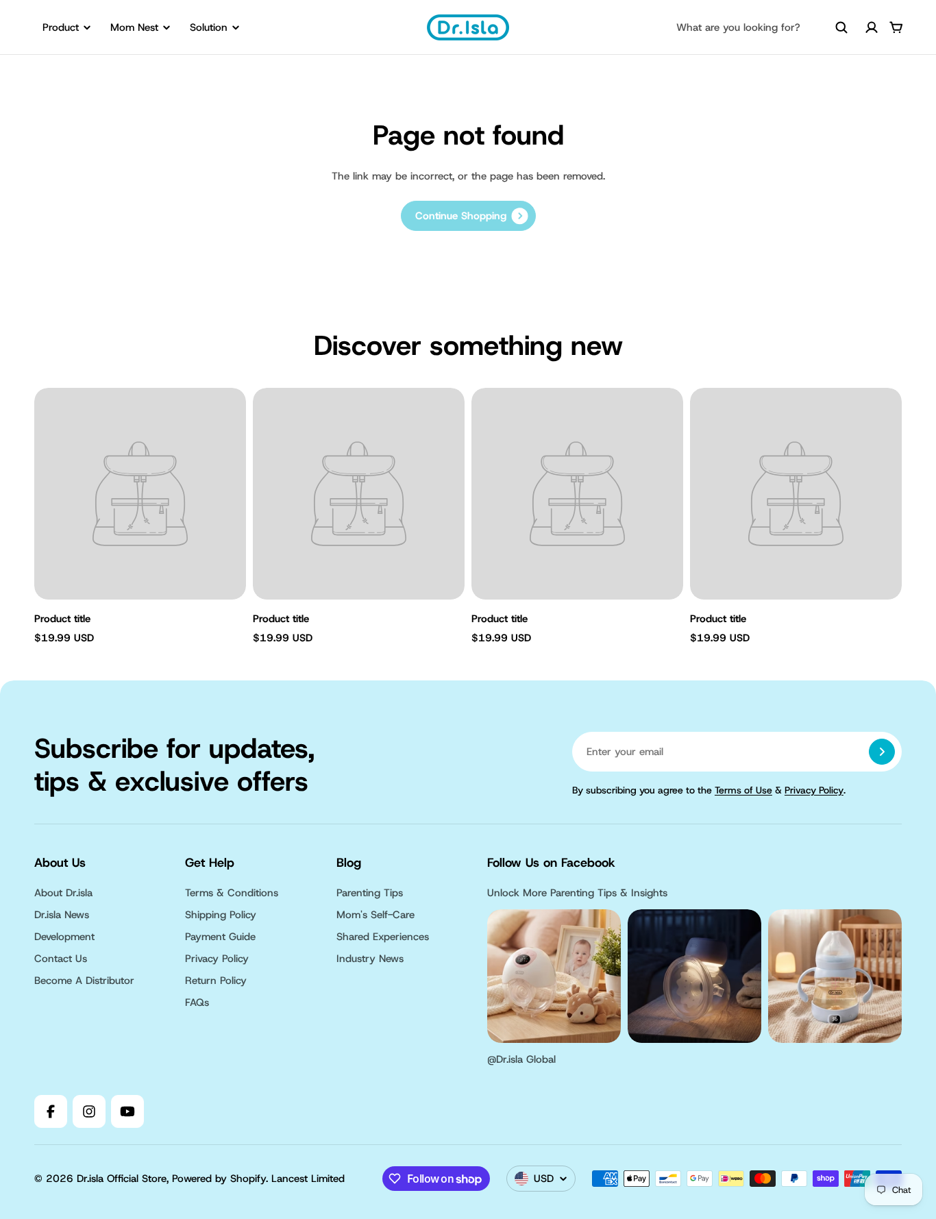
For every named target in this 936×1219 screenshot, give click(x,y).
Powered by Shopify (219, 1178)
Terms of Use (743, 790)
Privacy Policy (814, 790)
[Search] (841, 27)
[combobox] (762, 27)
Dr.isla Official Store (122, 1178)
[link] (468, 216)
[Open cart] (896, 27)
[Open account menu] (871, 27)
